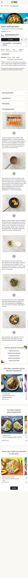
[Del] (25, 39)
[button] (14, 98)
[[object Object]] (21, 39)
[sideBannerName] (14, 80)
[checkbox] (1, 31)
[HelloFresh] (14, 2)
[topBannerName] (14, 10)
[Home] (2, 6)
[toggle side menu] (2, 2)
